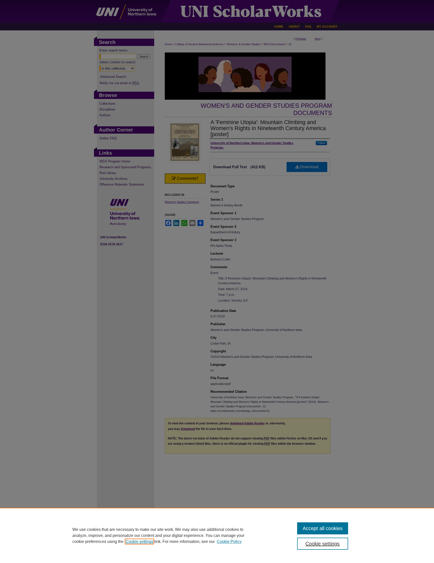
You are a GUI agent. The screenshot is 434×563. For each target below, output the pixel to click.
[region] (217, 535)
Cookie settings (139, 541)
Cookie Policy (229, 541)
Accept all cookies (323, 528)
